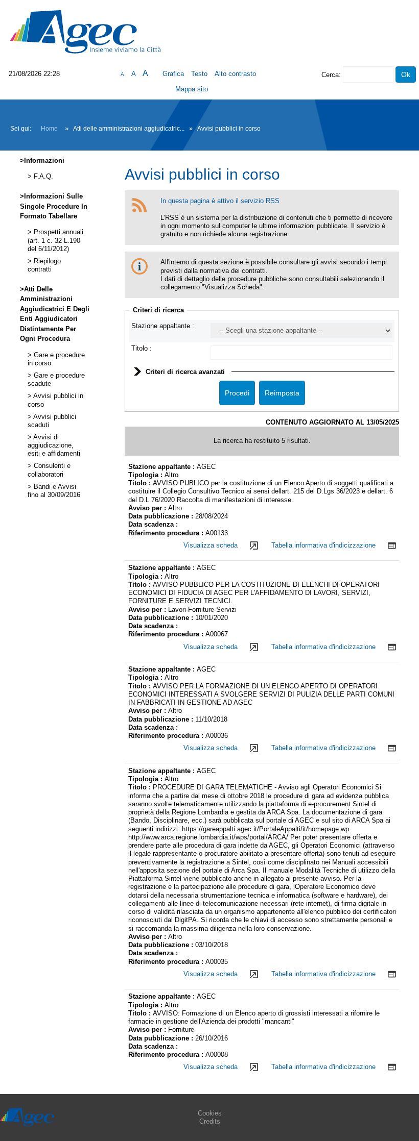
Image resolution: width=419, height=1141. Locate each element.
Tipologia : (146, 475)
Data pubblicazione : (161, 516)
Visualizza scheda (210, 545)
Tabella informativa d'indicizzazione (323, 545)
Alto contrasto (235, 74)
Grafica (173, 74)
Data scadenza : (153, 524)
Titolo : (141, 348)
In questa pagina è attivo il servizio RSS (220, 201)
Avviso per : (148, 508)
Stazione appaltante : (162, 326)
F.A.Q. (42, 176)
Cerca (330, 75)
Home (49, 128)
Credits (209, 1121)
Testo (199, 74)
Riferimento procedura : (166, 533)
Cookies (210, 1113)
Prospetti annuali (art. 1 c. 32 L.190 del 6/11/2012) (55, 241)
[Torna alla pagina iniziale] (85, 31)
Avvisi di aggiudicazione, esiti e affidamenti (54, 446)
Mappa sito (191, 89)
